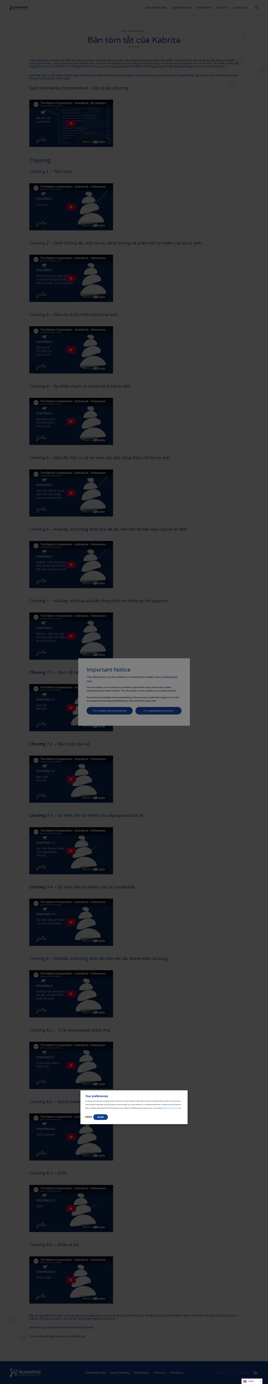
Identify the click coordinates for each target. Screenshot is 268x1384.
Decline (88, 1117)
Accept (100, 1117)
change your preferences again (171, 1108)
